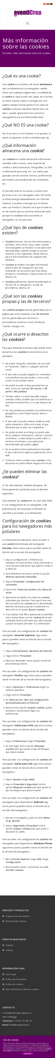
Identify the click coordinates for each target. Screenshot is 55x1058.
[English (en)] (47, 3)
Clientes (9, 945)
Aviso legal (11, 974)
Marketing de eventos (16, 921)
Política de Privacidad (16, 979)
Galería (9, 950)
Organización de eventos (18, 916)
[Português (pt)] (51, 3)
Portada (6, 53)
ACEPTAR (27, 1054)
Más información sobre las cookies (22, 989)
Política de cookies (14, 984)
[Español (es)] (44, 3)
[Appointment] (27, 13)
